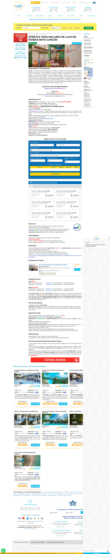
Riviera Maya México (36, 33)
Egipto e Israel (43, 547)
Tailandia (53, 551)
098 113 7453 (54, 11)
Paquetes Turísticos (74, 33)
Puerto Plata (77, 494)
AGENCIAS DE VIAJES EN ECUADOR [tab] (55, 542)
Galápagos (68, 547)
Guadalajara (72, 547)
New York (29, 549)
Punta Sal (77, 549)
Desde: (65, 27)
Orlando (32, 549)
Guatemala (76, 547)
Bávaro (67, 492)
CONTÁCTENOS (91, 15)
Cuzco (26, 547)
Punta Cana (73, 549)
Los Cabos (66, 548)
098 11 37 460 (36, 11)
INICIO (18, 15)
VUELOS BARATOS (39, 15)
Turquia (68, 551)
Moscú (26, 549)
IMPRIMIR (33, 43)
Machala (69, 548)
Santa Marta (42, 495)
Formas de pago (25, 515)
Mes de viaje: (44, 27)
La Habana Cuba (60, 494)
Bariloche (41, 546)
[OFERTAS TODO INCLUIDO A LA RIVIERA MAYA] (27, 419)
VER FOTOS (77, 269)
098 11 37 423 (88, 11)
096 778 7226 (71, 11)
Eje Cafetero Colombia (49, 547)
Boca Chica (80, 492)
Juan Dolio (52, 494)
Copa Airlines (44, 34)
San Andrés (35, 495)
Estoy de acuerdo (60, 553)
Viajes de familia (87, 45)
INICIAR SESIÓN (36, 2)
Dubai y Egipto (35, 547)
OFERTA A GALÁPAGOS (75, 411)
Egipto (39, 547)
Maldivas (75, 548)
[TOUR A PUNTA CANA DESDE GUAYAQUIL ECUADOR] (27, 460)
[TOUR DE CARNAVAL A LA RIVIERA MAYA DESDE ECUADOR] (27, 378)
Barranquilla (55, 492)
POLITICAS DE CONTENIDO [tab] (38, 542)
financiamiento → (40, 521)
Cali (78, 546)
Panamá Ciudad (36, 549)
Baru (62, 492)
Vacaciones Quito (37, 34)
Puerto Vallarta (68, 549)
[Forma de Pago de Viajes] (30, 518)
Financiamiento (36, 515)
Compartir (77, 43)
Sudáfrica (50, 551)
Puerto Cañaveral (58, 549)
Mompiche (22, 549)
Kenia (31, 548)
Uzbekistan (72, 551)
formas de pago (30, 521)
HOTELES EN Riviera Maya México (47, 33)
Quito (70, 27)
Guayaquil (77, 27)
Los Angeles (62, 548)
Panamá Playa (50, 549)
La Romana (70, 494)
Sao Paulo (44, 551)
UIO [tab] (31, 186)
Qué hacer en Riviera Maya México (62, 33)
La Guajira (33, 548)
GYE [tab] (35, 186)
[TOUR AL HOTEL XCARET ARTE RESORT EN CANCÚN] (55, 378)
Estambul (54, 547)
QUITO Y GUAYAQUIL (23, 392)
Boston (63, 546)
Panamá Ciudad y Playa (44, 549)
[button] (32, 55)
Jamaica (45, 494)
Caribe (29, 33)
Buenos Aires (67, 546)
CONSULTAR (58, 315)
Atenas (31, 546)
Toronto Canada (61, 551)
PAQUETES (29, 15)
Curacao (27, 494)
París (54, 549)
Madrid (72, 548)
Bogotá (61, 546)
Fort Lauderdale (58, 547)
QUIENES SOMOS (45, 2)
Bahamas (48, 492)
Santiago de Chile (34, 551)
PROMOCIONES (70, 15)
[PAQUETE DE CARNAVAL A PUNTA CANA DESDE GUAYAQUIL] (55, 419)
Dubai (32, 547)
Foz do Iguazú (64, 547)
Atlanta (34, 546)
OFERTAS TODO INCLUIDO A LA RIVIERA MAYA (26, 411)
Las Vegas (47, 548)
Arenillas (26, 546)
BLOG (81, 15)
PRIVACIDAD (75, 2)
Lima (50, 548)
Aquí (49, 321)
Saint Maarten (26, 495)
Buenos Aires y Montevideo (73, 546)
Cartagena (21, 494)
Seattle (47, 551)
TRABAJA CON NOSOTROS (85, 2)
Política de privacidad (70, 553)
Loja (56, 548)
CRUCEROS (60, 15)
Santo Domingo (52, 495)
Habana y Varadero (36, 494)
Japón (24, 548)
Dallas (29, 547)
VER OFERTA (35, 404)
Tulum (59, 495)
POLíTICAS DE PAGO (66, 2)
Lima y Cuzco (53, 548)
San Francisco (24, 551)
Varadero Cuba (67, 495)
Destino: (19, 27)
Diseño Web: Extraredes (31, 528)
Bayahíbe (72, 492)
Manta (79, 548)
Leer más (41, 271)
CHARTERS (50, 15)
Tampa (57, 551)
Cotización (55, 174)
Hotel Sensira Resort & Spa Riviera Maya (53, 265)
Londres (59, 548)
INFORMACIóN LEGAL (55, 2)
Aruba (42, 492)
